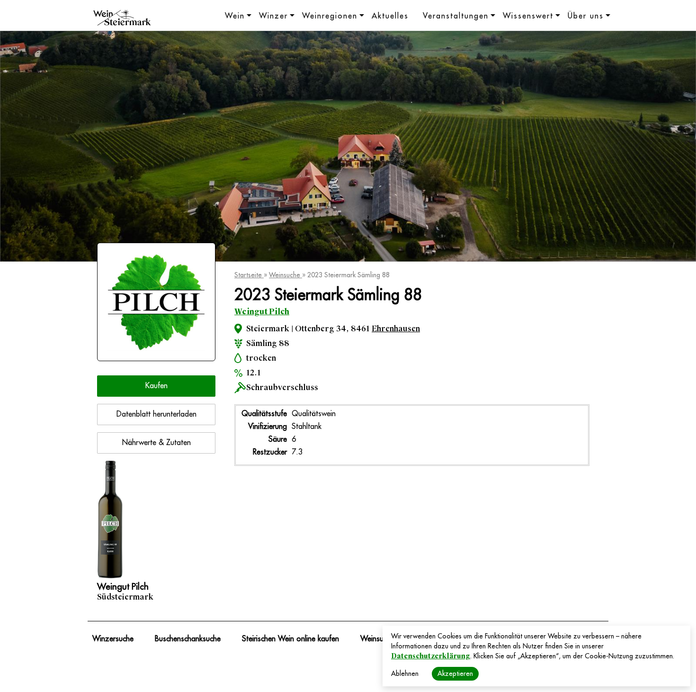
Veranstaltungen (456, 16)
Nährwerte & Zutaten (156, 442)
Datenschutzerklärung (430, 656)
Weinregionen (329, 16)
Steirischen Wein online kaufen (290, 639)
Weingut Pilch (261, 312)
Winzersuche (113, 639)
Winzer (273, 16)
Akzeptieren (455, 673)
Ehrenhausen (396, 329)
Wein (235, 16)
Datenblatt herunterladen (156, 414)
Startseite (249, 275)
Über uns (586, 16)
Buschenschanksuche (188, 639)
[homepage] (122, 19)
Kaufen (156, 386)
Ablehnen (405, 673)
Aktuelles (390, 16)
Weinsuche (285, 275)
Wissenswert (528, 16)
